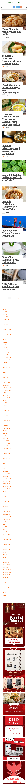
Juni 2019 (5, 524)
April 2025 (5, 347)
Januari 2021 (6, 476)
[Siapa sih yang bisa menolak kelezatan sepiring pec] (14, 704)
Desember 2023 (7, 387)
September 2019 (7, 516)
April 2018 (5, 559)
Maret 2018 (6, 562)
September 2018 (7, 547)
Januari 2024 (6, 385)
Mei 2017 (5, 582)
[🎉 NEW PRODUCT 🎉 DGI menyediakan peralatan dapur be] (14, 749)
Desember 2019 (7, 509)
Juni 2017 (5, 580)
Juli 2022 (5, 430)
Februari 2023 (6, 413)
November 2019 (7, 511)
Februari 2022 (6, 443)
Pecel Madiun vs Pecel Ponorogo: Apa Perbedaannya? (11, 88)
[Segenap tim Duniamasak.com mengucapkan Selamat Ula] (14, 772)
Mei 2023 (5, 405)
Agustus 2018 (6, 549)
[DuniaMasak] (14, 2)
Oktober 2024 (6, 362)
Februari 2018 (6, 564)
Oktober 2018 (6, 544)
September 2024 (7, 365)
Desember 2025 (7, 327)
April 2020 (5, 499)
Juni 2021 (5, 463)
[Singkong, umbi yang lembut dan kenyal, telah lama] (14, 636)
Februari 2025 (6, 352)
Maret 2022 (6, 441)
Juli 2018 (5, 552)
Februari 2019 (6, 534)
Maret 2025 (6, 349)
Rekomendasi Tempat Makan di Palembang (11, 233)
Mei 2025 (5, 344)
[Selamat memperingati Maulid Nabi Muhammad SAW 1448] (14, 614)
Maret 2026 (6, 319)
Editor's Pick (9, 238)
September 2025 (7, 334)
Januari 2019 (6, 537)
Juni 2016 (5, 595)
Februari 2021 (6, 473)
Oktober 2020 (6, 484)
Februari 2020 (6, 504)
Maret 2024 (6, 380)
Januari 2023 (6, 415)
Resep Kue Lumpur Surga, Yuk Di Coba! (10, 260)
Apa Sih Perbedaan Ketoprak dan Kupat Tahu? (9, 205)
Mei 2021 (5, 466)
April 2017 (5, 585)
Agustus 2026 (6, 306)
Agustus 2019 (6, 519)
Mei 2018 (5, 557)
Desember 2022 (7, 418)
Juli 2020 (5, 491)
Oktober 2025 (6, 332)
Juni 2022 (5, 433)
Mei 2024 (5, 375)
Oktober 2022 (6, 423)
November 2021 (7, 451)
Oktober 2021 (6, 453)
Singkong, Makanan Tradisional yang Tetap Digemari (11, 59)
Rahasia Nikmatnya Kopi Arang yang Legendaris (11, 149)
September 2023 (7, 395)
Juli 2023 (5, 400)
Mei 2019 (5, 527)
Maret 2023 (6, 410)
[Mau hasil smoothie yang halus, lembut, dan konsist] (14, 681)
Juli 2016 (5, 592)
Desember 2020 (7, 478)
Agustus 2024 (6, 367)
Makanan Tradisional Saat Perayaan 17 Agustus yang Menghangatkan (11, 119)
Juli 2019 (5, 521)
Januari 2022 (6, 446)
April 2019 (5, 529)
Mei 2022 (5, 435)
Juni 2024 (5, 372)
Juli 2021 (5, 461)
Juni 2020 (5, 494)
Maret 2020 (6, 501)
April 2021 (5, 468)
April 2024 (5, 377)
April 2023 (5, 408)
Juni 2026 (5, 312)
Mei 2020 (5, 496)
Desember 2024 (7, 357)
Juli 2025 (5, 339)
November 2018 (7, 542)
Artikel (7, 37)
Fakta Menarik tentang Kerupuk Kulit (11, 32)
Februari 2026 (6, 322)
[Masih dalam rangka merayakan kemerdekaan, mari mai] (14, 726)
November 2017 (7, 572)
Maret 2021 (6, 471)
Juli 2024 (5, 370)
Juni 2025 (5, 342)
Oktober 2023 (6, 392)
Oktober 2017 (6, 575)
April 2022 (5, 438)
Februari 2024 (6, 382)
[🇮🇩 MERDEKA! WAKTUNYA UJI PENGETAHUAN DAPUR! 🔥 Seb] (14, 659)
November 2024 (7, 360)
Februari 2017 (6, 587)
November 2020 (7, 481)
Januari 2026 (6, 324)
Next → (23, 298)
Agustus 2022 (6, 428)
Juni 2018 (5, 554)
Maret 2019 (6, 532)
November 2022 (7, 420)
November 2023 (7, 390)
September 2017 (7, 577)
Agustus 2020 (6, 489)
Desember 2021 (7, 448)
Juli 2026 (5, 309)
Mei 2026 (5, 314)
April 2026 (5, 317)
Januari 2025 (6, 355)
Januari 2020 (6, 506)
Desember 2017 (7, 570)
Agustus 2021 (6, 458)
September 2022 (7, 425)
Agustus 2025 (6, 337)
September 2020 (7, 486)
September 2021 (7, 456)
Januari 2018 (6, 567)
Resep (7, 265)
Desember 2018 (7, 539)
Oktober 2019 (6, 514)
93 (18, 298)
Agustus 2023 (6, 398)
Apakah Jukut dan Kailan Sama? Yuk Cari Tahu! (12, 177)
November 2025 (7, 329)
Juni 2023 (5, 403)
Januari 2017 (6, 590)
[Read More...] (3, 37)
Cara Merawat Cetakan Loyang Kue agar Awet (11, 286)
